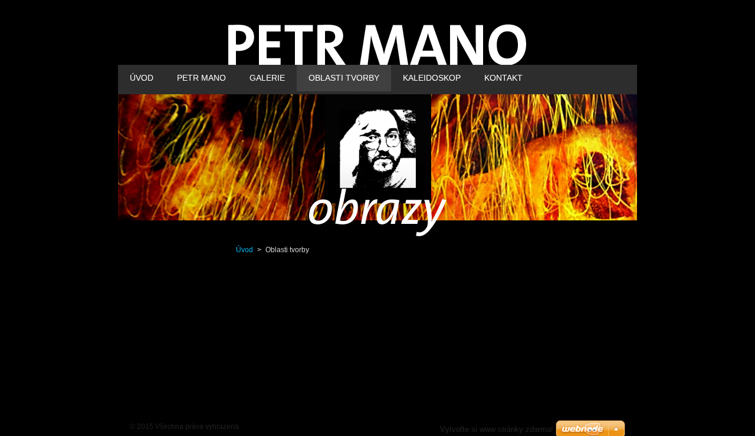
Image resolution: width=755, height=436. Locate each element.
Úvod (244, 249)
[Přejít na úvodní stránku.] (377, 57)
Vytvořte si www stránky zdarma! (496, 429)
